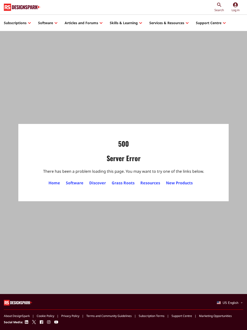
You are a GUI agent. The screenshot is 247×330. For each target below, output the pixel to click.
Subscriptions (15, 23)
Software (45, 23)
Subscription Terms (152, 316)
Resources (150, 183)
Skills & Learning (124, 23)
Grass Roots (123, 183)
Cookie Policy (45, 316)
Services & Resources (166, 23)
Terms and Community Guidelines (109, 316)
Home (54, 183)
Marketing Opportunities (215, 316)
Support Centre (208, 23)
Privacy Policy (70, 316)
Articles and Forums (81, 23)
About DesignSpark (17, 316)
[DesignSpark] (18, 302)
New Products (179, 183)
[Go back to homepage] (22, 7)
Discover (97, 183)
